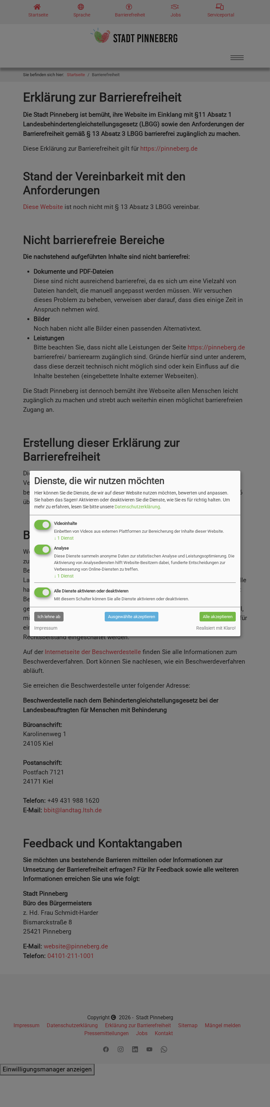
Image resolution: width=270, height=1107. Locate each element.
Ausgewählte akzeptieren (131, 616)
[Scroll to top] (253, 1090)
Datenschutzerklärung (137, 506)
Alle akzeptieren (217, 616)
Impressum (45, 628)
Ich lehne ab (49, 616)
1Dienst (64, 538)
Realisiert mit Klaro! (216, 628)
